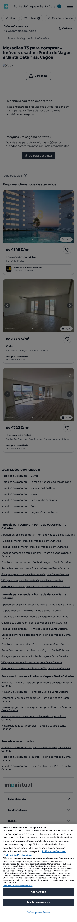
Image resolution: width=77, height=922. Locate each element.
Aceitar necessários (38, 902)
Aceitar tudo (38, 891)
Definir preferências (38, 912)
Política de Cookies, (54, 851)
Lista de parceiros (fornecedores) (18, 886)
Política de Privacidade (18, 854)
